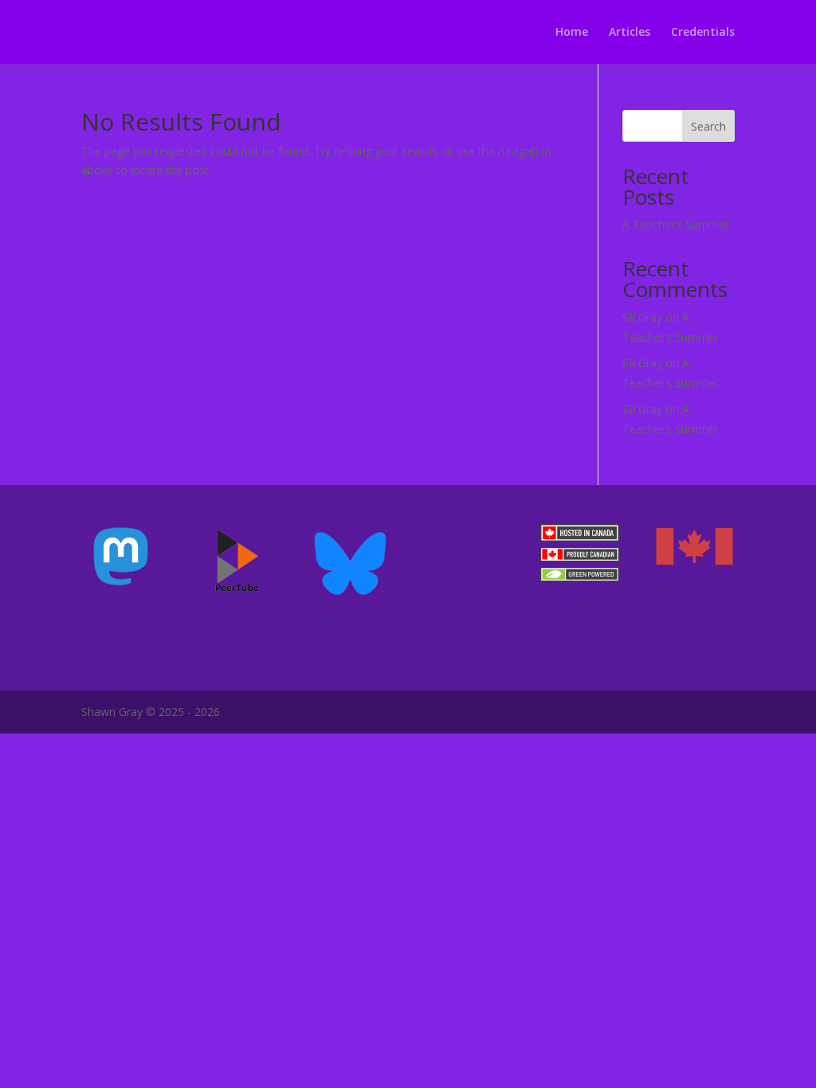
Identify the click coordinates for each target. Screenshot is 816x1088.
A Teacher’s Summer (675, 224)
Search (708, 126)
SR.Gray (642, 317)
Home (571, 32)
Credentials (703, 32)
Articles (629, 32)
